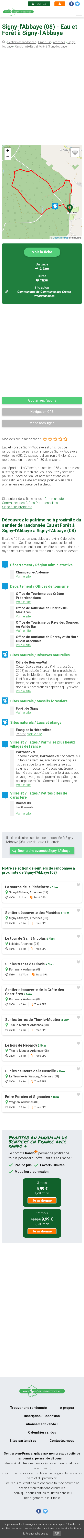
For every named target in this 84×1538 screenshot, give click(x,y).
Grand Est (44, 42)
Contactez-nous (62, 1441)
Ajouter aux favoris (42, 400)
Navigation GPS (42, 412)
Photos (21, 734)
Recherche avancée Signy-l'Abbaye (44, 851)
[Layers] (75, 152)
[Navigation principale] (79, 13)
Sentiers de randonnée (21, 42)
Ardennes (59, 42)
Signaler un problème (17, 507)
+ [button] (7, 150)
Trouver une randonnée (28, 1408)
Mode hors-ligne (42, 423)
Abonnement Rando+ (42, 1424)
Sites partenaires (23, 1441)
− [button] (7, 156)
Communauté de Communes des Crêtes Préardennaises (35, 501)
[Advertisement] (42, 98)
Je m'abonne (42, 1200)
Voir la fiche (42, 252)
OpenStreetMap (61, 237)
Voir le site (23, 576)
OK (57, 1533)
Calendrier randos (42, 1432)
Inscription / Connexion (42, 1416)
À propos (39, 4)
